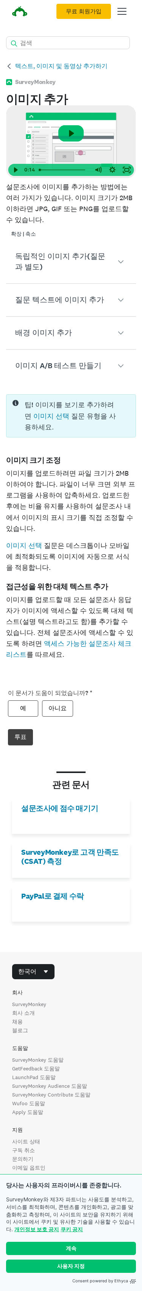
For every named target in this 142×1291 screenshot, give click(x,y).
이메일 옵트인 (28, 1167)
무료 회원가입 (83, 11)
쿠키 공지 (72, 1229)
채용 (17, 1021)
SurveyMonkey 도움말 (38, 1059)
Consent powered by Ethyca (100, 1280)
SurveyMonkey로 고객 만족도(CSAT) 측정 (70, 856)
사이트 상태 (26, 1141)
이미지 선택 (51, 416)
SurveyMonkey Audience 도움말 (49, 1086)
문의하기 (22, 1159)
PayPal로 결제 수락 (52, 896)
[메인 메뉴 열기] (122, 11)
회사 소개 (23, 1012)
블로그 (20, 1030)
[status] (71, 415)
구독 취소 (23, 1150)
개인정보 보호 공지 (36, 1229)
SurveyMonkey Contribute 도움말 (51, 1094)
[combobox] (33, 971)
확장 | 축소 (23, 234)
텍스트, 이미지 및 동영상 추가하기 (61, 66)
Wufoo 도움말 (28, 1103)
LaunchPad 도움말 (34, 1077)
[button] (71, 261)
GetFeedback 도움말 (36, 1068)
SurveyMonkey (29, 1004)
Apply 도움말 (27, 1112)
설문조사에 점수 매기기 (59, 808)
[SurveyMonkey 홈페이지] (19, 12)
